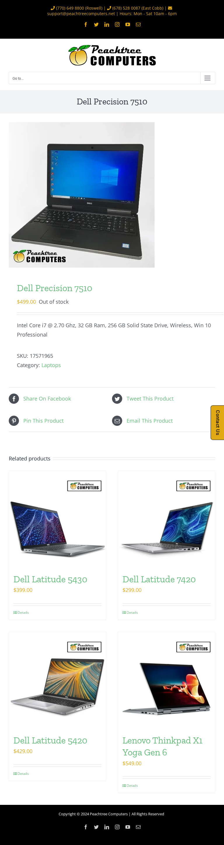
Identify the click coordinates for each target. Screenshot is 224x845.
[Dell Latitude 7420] (166, 519)
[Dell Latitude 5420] (57, 680)
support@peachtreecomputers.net (81, 13)
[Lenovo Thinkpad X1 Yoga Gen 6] (166, 680)
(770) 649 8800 (70, 8)
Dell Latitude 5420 (50, 740)
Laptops (51, 365)
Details (23, 612)
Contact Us (217, 422)
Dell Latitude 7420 (159, 579)
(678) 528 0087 (126, 8)
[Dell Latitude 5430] (57, 519)
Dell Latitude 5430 (50, 579)
